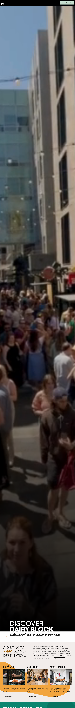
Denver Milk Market (59, 657)
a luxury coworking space (40, 651)
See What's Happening (66, 2)
